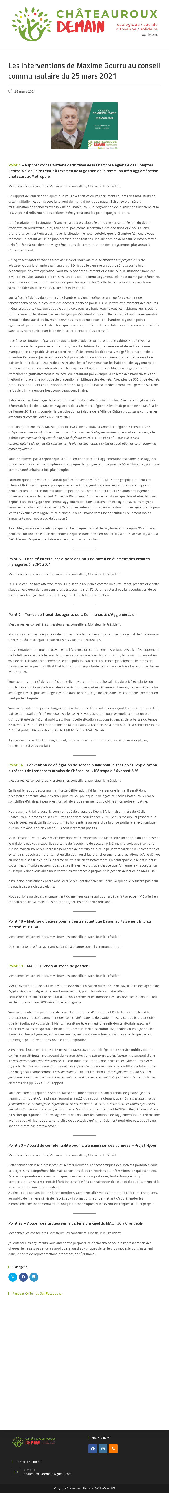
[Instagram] (103, 1448)
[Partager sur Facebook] (23, 1277)
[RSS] (113, 1448)
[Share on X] (12, 1277)
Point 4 (14, 165)
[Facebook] (92, 1448)
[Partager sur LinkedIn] (33, 1277)
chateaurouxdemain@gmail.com (48, 1474)
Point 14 (15, 765)
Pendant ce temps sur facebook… (37, 1293)
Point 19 (15, 966)
